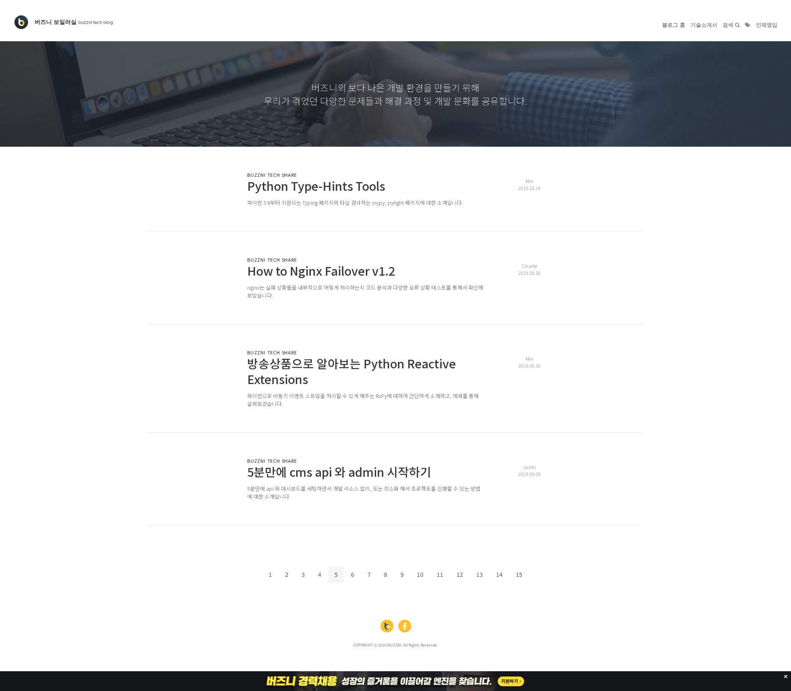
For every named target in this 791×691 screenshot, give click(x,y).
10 (420, 574)
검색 (729, 25)
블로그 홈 (673, 25)
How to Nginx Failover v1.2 (321, 270)
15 (519, 574)
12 (459, 574)
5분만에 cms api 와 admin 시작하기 (339, 471)
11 (440, 574)
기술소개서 (703, 25)
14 (499, 574)
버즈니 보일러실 (74, 22)
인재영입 (766, 25)
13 (479, 574)
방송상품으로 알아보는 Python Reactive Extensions (351, 371)
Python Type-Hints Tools (316, 185)
